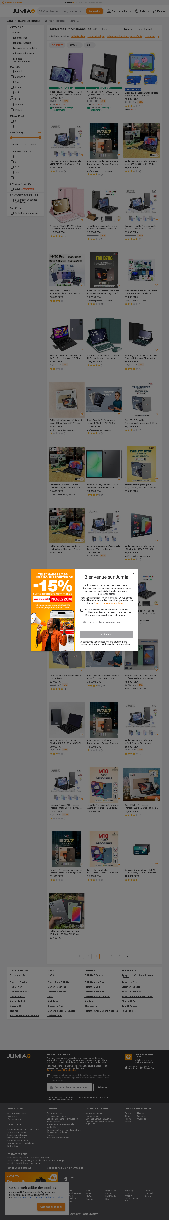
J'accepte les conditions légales (109, 603)
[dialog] (84, 610)
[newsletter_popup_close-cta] (133, 573)
